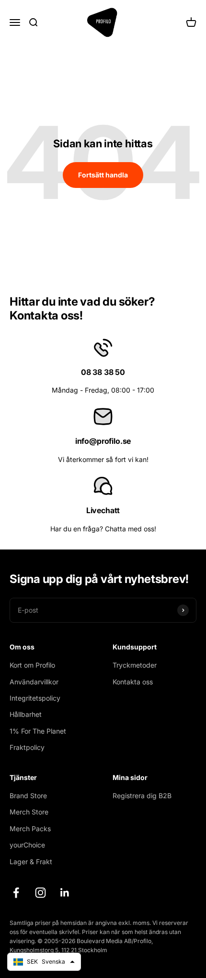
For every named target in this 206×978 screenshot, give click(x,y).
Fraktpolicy (27, 747)
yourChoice (27, 845)
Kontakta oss (133, 682)
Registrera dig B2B (142, 795)
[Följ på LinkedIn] (64, 892)
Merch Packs (30, 828)
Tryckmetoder (135, 665)
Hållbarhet (26, 714)
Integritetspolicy (35, 698)
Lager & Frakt (31, 861)
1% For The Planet (38, 731)
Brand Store (28, 795)
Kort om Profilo (32, 665)
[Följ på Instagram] (40, 892)
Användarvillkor (34, 682)
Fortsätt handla (103, 175)
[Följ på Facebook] (16, 892)
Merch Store (29, 812)
